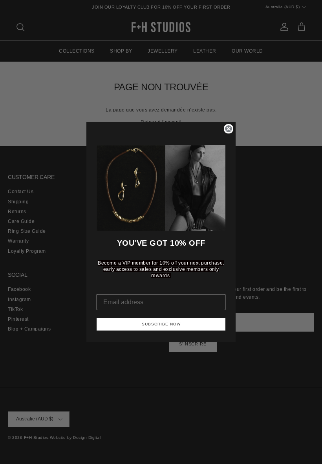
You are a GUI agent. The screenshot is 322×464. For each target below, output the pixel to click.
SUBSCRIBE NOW (161, 324)
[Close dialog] (228, 129)
